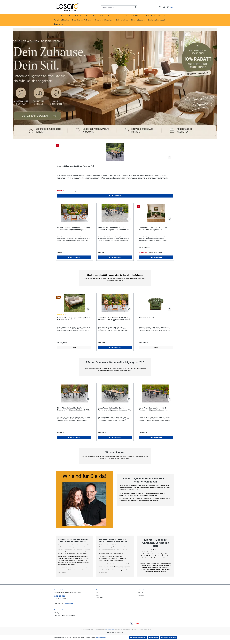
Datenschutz (141, 593)
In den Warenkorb (115, 195)
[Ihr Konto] (164, 7)
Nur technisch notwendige (138, 637)
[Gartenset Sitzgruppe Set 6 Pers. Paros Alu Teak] (115, 152)
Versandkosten (110, 629)
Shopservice (100, 590)
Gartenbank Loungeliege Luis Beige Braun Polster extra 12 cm (73, 319)
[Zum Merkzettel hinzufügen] (169, 157)
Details (74, 347)
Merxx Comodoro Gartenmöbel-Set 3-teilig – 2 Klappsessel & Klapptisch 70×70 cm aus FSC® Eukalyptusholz (115, 319)
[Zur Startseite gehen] (67, 7)
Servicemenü (58, 610)
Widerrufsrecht (100, 597)
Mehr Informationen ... (101, 637)
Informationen (142, 590)
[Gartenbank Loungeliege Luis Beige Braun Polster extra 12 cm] (74, 303)
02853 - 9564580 (59, 596)
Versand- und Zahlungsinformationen (64, 615)
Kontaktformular (68, 603)
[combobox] (117, 7)
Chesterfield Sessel (146, 318)
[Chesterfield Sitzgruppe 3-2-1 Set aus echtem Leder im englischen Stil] (156, 213)
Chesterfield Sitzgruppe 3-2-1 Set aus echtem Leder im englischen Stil (153, 229)
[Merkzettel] (160, 7)
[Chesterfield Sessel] (156, 303)
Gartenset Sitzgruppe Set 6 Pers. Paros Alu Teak (75, 166)
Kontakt (98, 595)
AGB (97, 593)
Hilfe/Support (57, 613)
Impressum (141, 595)
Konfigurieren (153, 637)
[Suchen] (135, 7)
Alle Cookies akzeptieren (168, 637)
